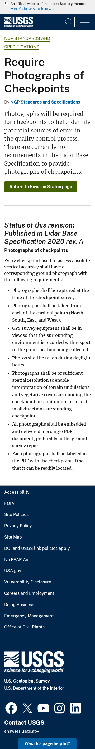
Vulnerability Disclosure (27, 582)
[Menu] (85, 22)
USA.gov (12, 571)
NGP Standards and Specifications (45, 102)
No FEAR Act (17, 559)
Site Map (13, 537)
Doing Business (19, 604)
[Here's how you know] (47, 7)
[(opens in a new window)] (11, 707)
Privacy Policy (18, 526)
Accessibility (17, 492)
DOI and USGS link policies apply (37, 548)
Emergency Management (29, 616)
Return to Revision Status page (41, 186)
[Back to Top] (75, 729)
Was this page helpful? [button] (47, 743)
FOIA (9, 503)
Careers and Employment (29, 593)
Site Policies (16, 514)
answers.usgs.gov (21, 731)
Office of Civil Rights (24, 627)
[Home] (18, 25)
